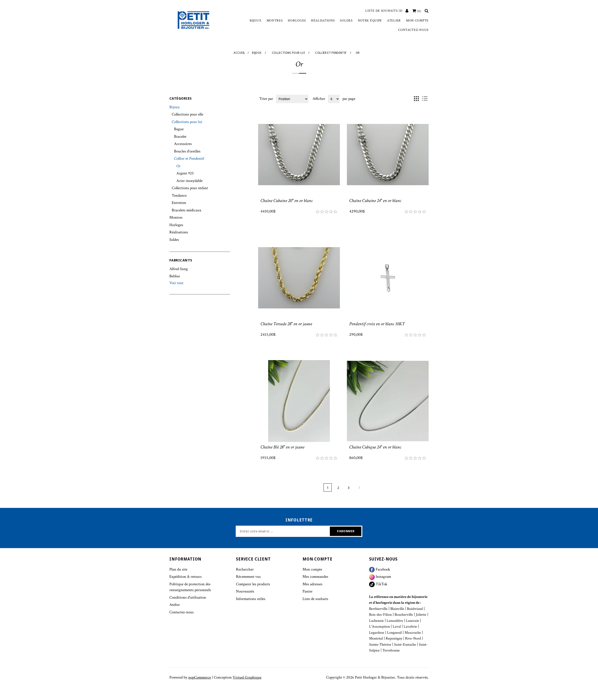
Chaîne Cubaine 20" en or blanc (286, 200)
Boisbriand (415, 608)
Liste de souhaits (315, 598)
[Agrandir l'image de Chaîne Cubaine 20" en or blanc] (299, 154)
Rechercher (245, 569)
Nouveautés (245, 591)
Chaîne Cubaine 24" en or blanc (375, 200)
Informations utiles (250, 598)
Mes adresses (312, 584)
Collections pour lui (187, 121)
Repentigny (394, 638)
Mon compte (417, 20)
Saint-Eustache (405, 644)
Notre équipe (370, 20)
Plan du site (178, 569)
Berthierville (378, 608)
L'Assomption (379, 626)
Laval (397, 626)
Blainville (397, 608)
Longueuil (394, 632)
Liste (424, 98)
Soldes (346, 20)
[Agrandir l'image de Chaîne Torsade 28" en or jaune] (299, 278)
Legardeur (376, 632)
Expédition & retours (185, 576)
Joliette (421, 614)
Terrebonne (391, 650)
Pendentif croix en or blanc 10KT (377, 324)
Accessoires (183, 143)
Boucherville (404, 614)
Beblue (174, 276)
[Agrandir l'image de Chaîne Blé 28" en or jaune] (299, 401)
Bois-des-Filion (380, 614)
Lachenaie (376, 620)
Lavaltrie (410, 626)
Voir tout (176, 283)
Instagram (383, 576)
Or (178, 166)
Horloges (297, 20)
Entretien (179, 202)
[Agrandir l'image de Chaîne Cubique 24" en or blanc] (388, 401)
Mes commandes (315, 576)
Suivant (359, 487)
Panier (308, 591)
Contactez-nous (413, 30)
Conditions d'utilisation (187, 597)
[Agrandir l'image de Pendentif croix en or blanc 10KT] (388, 278)
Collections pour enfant (190, 188)
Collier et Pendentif (189, 158)
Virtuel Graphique (247, 677)
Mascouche (413, 632)
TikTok (381, 584)
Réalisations (323, 20)
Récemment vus (248, 576)
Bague (179, 129)
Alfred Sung (178, 268)
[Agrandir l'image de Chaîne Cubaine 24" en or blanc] (388, 154)
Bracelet (180, 136)
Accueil (239, 52)
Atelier (394, 20)
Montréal (376, 638)
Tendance (179, 195)
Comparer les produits (253, 584)
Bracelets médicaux (186, 210)
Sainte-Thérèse (380, 644)
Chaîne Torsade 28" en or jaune (286, 324)
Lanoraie (412, 620)
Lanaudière (395, 620)
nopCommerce (199, 677)
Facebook (382, 569)
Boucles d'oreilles (187, 151)
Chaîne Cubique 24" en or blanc (375, 447)
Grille (416, 98)
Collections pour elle (187, 114)
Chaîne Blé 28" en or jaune (282, 447)
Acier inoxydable (189, 180)
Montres (275, 20)
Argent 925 (185, 173)
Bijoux (255, 20)
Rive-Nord (413, 638)
